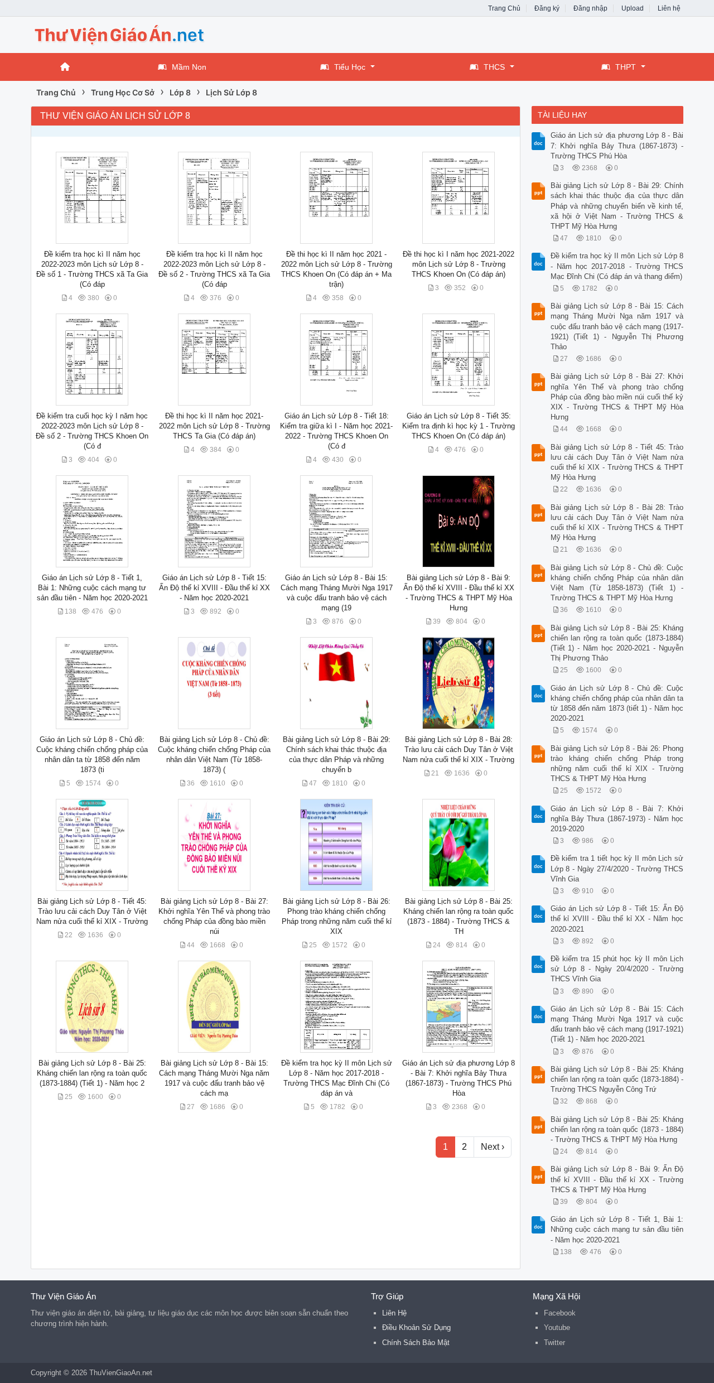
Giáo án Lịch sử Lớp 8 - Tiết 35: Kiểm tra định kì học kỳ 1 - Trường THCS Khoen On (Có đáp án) (458, 426)
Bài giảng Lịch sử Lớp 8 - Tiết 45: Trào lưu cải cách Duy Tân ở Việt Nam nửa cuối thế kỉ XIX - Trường (92, 911)
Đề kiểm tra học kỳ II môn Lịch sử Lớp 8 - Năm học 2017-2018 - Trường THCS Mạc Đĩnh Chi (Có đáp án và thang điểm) (617, 266)
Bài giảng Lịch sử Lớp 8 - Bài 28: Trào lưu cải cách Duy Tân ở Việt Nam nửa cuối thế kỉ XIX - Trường (458, 749)
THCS (494, 66)
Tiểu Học (349, 66)
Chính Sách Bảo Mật (416, 1342)
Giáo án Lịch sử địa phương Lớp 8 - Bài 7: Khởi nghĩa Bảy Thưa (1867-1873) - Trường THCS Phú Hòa (617, 145)
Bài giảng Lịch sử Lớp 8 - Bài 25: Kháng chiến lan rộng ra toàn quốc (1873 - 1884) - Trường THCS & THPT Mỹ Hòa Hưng (617, 1129)
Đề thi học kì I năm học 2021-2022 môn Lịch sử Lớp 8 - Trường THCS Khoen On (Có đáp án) (458, 264)
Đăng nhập (590, 8)
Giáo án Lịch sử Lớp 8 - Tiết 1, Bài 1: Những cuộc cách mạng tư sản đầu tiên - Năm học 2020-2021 (92, 588)
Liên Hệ (394, 1313)
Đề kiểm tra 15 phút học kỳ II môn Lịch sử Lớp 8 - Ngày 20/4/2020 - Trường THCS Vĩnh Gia (617, 969)
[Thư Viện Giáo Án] (120, 33)
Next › (492, 1146)
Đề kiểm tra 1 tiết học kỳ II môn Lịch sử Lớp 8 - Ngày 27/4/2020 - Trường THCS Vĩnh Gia (617, 868)
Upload (632, 8)
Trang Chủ (504, 8)
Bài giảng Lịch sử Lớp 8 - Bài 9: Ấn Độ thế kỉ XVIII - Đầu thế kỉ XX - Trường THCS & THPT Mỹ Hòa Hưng (617, 1179)
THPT (625, 66)
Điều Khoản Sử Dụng (416, 1327)
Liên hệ (669, 8)
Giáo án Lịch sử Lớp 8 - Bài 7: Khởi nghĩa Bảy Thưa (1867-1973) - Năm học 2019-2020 (617, 818)
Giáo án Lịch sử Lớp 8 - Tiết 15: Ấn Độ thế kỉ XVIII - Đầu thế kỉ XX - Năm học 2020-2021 (214, 588)
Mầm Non (189, 66)
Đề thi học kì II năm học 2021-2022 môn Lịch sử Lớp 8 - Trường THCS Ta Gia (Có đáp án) (214, 426)
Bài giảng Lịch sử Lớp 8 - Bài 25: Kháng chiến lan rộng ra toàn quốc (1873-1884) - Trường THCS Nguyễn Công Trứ (617, 1079)
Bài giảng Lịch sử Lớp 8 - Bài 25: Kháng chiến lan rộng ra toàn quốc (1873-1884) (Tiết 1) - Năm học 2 (92, 1073)
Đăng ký (546, 8)
